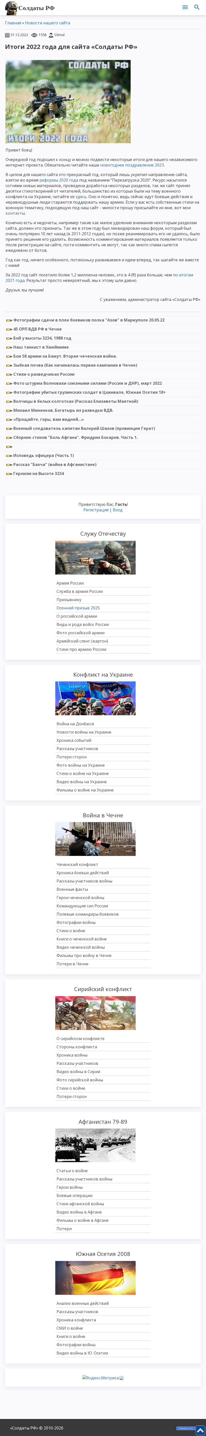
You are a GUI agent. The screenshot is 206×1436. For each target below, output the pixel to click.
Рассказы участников (77, 748)
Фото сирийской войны (80, 1080)
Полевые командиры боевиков (88, 914)
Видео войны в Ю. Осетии (82, 1353)
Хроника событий (74, 740)
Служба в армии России (80, 591)
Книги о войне (71, 1336)
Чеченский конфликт (77, 864)
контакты (15, 213)
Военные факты (72, 889)
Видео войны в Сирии (78, 1071)
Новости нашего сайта (47, 23)
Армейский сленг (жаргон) (82, 641)
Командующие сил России (82, 906)
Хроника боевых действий (83, 872)
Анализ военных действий (83, 1303)
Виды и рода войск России (83, 624)
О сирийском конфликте (81, 1038)
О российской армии (77, 616)
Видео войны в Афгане (79, 1212)
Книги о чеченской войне (82, 939)
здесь (81, 196)
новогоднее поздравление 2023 (132, 165)
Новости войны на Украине (84, 732)
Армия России (70, 583)
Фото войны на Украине (81, 765)
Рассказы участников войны (84, 881)
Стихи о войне (71, 930)
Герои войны (70, 1187)
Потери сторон (72, 757)
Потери (64, 1228)
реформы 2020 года (58, 180)
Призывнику (69, 599)
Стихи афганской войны (80, 1204)
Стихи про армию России (81, 649)
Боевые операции (74, 1195)
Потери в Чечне (72, 964)
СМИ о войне (70, 1328)
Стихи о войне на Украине (83, 773)
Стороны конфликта (77, 1047)
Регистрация (96, 510)
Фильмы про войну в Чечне (84, 955)
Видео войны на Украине (82, 781)
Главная (13, 23)
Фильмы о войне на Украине (85, 790)
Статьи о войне (72, 1170)
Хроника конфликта (76, 1320)
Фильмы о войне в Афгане (83, 1220)
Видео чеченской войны (81, 947)
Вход (118, 510)
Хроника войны (72, 1055)
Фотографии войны (76, 922)
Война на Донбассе (75, 724)
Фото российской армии (81, 632)
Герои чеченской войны (80, 897)
